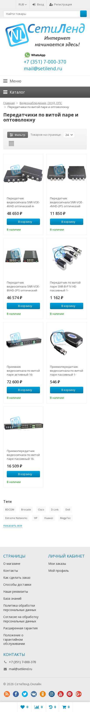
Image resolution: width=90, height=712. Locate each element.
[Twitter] (24, 694)
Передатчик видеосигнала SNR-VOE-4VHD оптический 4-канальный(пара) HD (23, 202)
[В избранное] (37, 229)
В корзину (25, 222)
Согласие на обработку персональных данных (20, 619)
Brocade (26, 509)
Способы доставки (17, 584)
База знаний (12, 598)
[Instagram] (51, 694)
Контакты (10, 570)
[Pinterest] (69, 694)
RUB (22, 4)
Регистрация (63, 4)
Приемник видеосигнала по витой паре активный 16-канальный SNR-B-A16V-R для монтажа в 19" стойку (23, 371)
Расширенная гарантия (20, 628)
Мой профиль (58, 570)
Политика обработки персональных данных (19, 607)
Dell (68, 509)
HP (35, 518)
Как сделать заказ (16, 577)
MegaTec (65, 518)
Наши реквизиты (15, 591)
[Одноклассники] (42, 694)
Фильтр (20, 135)
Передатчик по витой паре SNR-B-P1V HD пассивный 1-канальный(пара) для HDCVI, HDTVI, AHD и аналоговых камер (65, 286)
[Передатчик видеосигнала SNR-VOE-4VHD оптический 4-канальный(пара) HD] (23, 174)
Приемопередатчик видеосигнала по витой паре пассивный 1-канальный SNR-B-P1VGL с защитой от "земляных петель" (66, 371)
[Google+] (78, 694)
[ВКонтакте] (33, 694)
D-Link (55, 509)
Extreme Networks (16, 518)
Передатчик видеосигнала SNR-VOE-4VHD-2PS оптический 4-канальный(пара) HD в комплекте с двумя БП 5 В (66, 202)
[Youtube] (60, 694)
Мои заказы (57, 563)
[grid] (11, 143)
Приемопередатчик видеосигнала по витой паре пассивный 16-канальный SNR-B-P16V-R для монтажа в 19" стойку (23, 455)
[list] (18, 143)
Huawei (48, 518)
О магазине (11, 563)
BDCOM (9, 509)
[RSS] (6, 694)
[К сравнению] (30, 229)
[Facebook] (15, 694)
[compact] (25, 143)
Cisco (41, 509)
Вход (40, 4)
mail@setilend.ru (20, 669)
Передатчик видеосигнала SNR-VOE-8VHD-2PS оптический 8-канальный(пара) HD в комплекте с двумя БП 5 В (23, 286)
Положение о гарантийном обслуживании (14, 639)
